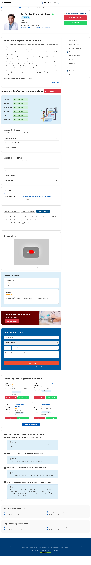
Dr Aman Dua (45, 404)
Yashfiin (6, 2)
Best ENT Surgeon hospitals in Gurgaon (59, 514)
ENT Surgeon (22, 7)
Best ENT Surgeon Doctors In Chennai (16, 529)
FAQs (71, 74)
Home (3, 7)
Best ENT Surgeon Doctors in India (15, 527)
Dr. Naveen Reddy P (47, 383)
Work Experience (43, 211)
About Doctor (73, 40)
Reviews (72, 63)
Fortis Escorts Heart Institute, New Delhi (39, 27)
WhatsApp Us (76, 22)
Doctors (9, 7)
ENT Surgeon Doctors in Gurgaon (57, 512)
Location (72, 59)
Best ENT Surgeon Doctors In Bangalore (59, 527)
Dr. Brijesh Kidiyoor (18, 383)
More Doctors (73, 71)
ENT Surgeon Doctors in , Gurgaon (15, 512)
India (15, 7)
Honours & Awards (28, 211)
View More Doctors (31, 424)
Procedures (73, 52)
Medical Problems (75, 48)
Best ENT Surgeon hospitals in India (15, 514)
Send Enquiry (12, 321)
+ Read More (55, 82)
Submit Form (73, 67)
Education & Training (11, 211)
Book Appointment (75, 17)
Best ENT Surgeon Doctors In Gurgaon (59, 529)
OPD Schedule (74, 44)
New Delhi (31, 7)
